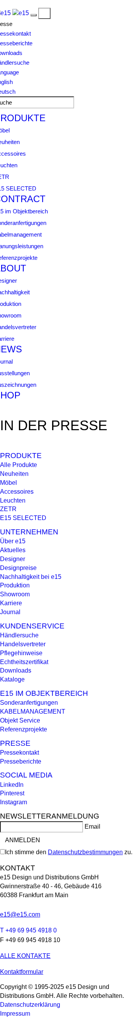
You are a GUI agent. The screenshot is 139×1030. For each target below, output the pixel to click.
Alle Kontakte (25, 956)
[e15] (20, 13)
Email (92, 826)
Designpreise (18, 568)
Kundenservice (32, 626)
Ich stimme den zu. (68, 852)
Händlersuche (19, 635)
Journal (10, 612)
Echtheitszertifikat (24, 662)
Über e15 (12, 541)
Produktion (15, 585)
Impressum (15, 1013)
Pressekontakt (19, 752)
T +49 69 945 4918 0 (28, 930)
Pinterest (12, 793)
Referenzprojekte (23, 729)
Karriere (11, 603)
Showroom (15, 594)
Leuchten (12, 500)
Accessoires (17, 491)
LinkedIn (12, 784)
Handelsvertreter (23, 644)
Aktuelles (12, 550)
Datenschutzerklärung (30, 1004)
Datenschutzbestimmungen (85, 852)
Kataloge (12, 679)
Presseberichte (20, 761)
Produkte (21, 455)
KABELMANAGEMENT (32, 711)
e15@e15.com (20, 914)
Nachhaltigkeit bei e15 (30, 576)
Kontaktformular (21, 971)
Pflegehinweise (21, 653)
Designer (12, 559)
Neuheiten (14, 473)
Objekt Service (20, 720)
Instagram (13, 802)
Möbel (8, 482)
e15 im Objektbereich (44, 693)
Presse (15, 743)
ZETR (8, 509)
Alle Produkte (18, 465)
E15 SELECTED (23, 518)
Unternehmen (29, 532)
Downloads (15, 670)
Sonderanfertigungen (29, 702)
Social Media (26, 775)
